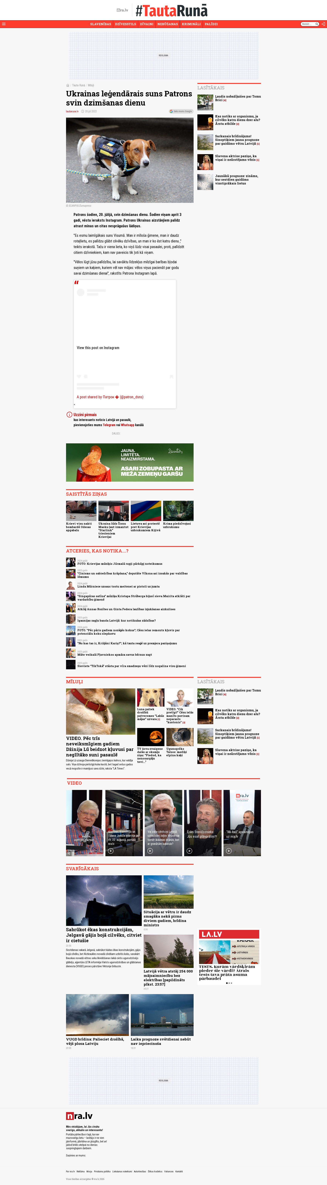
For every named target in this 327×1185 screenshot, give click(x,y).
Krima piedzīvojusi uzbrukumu (177, 525)
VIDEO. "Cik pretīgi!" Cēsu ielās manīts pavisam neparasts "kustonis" (179, 715)
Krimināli (191, 24)
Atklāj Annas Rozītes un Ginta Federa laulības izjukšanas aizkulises (126, 609)
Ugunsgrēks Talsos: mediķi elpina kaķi (176, 752)
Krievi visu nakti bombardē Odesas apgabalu (79, 527)
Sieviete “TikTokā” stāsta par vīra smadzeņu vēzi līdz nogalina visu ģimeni (131, 666)
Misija (89, 1171)
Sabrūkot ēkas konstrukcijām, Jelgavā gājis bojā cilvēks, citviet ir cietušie (104, 935)
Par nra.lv (70, 1171)
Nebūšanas (167, 24)
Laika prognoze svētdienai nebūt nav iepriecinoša (161, 1041)
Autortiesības (140, 1171)
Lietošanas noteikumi (122, 1171)
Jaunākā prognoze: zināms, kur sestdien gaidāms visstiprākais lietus (236, 179)
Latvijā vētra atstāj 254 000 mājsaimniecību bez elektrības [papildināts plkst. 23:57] (168, 978)
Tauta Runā (78, 85)
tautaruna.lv (72, 111)
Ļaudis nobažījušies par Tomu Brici (238, 98)
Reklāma (81, 1171)
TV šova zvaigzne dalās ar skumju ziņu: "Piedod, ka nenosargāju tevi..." (150, 755)
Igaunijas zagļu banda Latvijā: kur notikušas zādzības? (116, 620)
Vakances (169, 1171)
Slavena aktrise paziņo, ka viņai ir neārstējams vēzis (236, 158)
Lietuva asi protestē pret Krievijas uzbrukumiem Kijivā (145, 527)
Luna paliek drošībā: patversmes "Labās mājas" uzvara (150, 714)
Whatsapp (127, 425)
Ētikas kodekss (155, 1171)
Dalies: (116, 433)
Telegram (109, 425)
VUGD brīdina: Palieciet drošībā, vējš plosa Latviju (95, 1041)
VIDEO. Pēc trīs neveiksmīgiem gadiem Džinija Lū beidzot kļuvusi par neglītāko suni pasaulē (100, 746)
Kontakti (179, 1171)
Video (74, 783)
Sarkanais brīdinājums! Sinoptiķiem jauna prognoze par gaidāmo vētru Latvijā (237, 139)
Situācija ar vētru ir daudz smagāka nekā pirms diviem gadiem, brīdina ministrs (167, 918)
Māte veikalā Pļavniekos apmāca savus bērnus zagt (114, 654)
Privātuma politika (102, 1171)
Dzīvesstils (125, 24)
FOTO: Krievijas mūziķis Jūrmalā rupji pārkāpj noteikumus (119, 564)
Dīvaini (146, 24)
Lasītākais (210, 88)
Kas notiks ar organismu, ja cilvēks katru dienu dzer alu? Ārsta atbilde (237, 119)
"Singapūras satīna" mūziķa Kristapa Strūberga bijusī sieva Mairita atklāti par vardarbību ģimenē (133, 597)
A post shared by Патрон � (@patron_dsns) (110, 397)
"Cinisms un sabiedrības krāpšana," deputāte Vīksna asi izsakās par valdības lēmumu (132, 575)
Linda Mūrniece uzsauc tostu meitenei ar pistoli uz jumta (118, 586)
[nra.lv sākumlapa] (122, 10)
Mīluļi (91, 85)
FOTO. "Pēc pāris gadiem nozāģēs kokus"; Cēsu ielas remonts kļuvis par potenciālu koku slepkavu (128, 631)
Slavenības (100, 24)
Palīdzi (211, 24)
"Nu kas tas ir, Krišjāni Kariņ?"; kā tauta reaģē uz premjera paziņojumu (127, 643)
